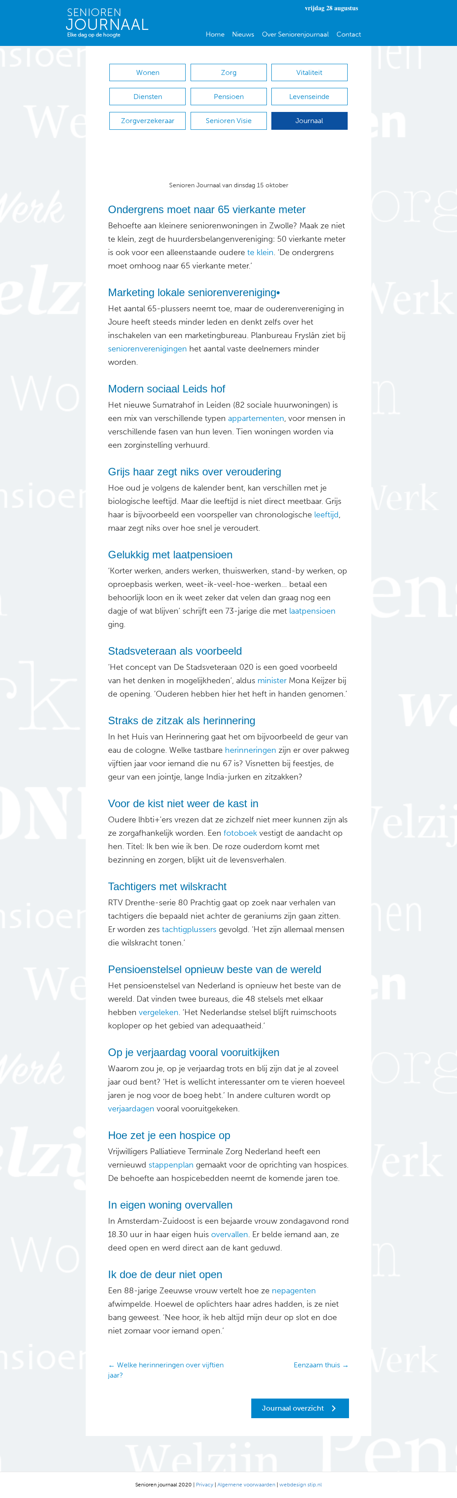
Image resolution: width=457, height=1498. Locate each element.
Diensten (147, 96)
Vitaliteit (309, 72)
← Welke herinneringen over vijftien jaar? (166, 1370)
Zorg (229, 72)
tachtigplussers (188, 929)
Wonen (147, 72)
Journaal (309, 120)
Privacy (204, 1484)
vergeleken (158, 1012)
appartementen (255, 418)
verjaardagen (131, 1109)
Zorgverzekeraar (147, 120)
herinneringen (249, 750)
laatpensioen (312, 611)
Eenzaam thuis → (321, 1365)
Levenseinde (309, 96)
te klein (259, 252)
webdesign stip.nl (300, 1484)
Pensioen (229, 96)
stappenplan (171, 1165)
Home (215, 34)
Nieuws (243, 34)
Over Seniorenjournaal (295, 34)
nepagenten (294, 1291)
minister (271, 680)
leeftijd (326, 515)
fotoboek (240, 833)
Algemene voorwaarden (246, 1484)
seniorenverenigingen (147, 349)
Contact (349, 34)
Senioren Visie (229, 120)
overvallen (229, 1234)
